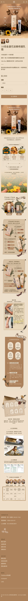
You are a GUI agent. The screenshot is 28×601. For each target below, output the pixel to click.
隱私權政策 (4, 566)
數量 (2, 87)
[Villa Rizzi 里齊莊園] (14, 2)
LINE (2, 581)
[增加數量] (10, 90)
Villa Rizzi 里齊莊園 (9, 594)
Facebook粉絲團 (5, 575)
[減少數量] (2, 90)
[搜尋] (4, 1)
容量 (2, 80)
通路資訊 (3, 549)
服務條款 (3, 563)
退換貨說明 (4, 561)
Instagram (4, 578)
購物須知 (3, 558)
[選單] (1, 1)
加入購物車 (14, 96)
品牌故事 (3, 544)
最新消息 (3, 547)
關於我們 (3, 541)
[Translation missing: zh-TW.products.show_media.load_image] (14, 21)
